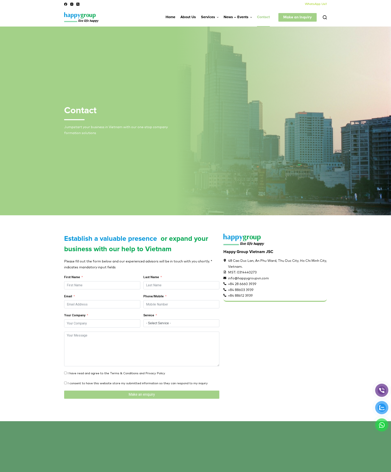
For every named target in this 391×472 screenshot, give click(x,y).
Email (68, 296)
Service (148, 315)
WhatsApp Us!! (316, 4)
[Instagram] (71, 4)
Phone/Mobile (153, 296)
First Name (72, 277)
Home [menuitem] (170, 17)
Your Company (74, 315)
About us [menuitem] (188, 17)
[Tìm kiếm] (325, 17)
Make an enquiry (142, 394)
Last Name (151, 277)
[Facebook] (65, 4)
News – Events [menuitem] (236, 17)
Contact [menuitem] (263, 17)
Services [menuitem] (208, 17)
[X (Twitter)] (77, 4)
